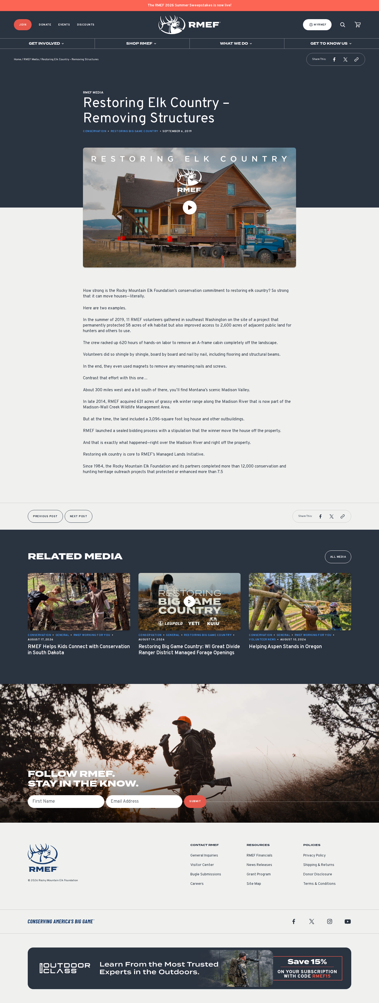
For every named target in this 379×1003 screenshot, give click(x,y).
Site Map (254, 884)
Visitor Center (202, 865)
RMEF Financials (259, 855)
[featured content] (189, 968)
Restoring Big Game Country (134, 131)
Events (64, 25)
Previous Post (45, 516)
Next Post (78, 516)
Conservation (94, 131)
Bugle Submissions (205, 874)
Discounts (86, 25)
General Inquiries (204, 855)
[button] (334, 59)
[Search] (343, 25)
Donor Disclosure (317, 874)
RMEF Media (31, 59)
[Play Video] (189, 207)
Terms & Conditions (319, 884)
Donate (45, 25)
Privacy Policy (314, 855)
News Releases (259, 865)
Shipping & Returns (318, 865)
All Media (338, 557)
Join (22, 25)
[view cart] (358, 25)
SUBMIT (195, 801)
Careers (197, 884)
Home (17, 59)
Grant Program (259, 874)
